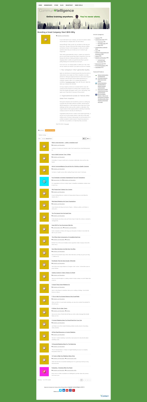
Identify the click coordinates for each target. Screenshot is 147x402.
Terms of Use (58, 387)
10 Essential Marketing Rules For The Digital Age (64, 344)
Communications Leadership (101, 47)
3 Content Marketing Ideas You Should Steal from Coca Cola (67, 320)
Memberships (48, 5)
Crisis (96, 50)
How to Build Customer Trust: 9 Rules (61, 154)
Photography (100, 41)
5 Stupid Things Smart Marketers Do (61, 284)
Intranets (97, 56)
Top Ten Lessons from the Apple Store (61, 213)
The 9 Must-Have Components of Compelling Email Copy (66, 237)
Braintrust (69, 5)
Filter (39, 138)
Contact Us (51, 387)
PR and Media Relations (100, 65)
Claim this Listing (50, 130)
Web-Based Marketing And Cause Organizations (64, 201)
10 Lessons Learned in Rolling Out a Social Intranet (102, 80)
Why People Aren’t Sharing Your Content (62, 189)
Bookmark (41, 130)
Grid (89, 138)
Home (40, 5)
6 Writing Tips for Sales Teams (59, 308)
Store (56, 5)
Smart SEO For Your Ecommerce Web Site (62, 225)
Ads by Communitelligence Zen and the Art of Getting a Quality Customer (70, 166)
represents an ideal (70, 82)
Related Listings (42, 135)
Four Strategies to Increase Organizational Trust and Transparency (68, 177)
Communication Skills (58, 227)
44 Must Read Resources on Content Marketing (63, 332)
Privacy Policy (64, 387)
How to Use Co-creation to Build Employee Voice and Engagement (103, 91)
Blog (61, 5)
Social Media (98, 67)
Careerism (97, 38)
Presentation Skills (102, 43)
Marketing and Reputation (63, 35)
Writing (68, 239)
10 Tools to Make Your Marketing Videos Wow (63, 356)
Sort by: (46, 138)
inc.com (67, 124)
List (85, 138)
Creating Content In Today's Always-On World (63, 272)
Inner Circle (79, 5)
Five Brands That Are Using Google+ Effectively (63, 260)
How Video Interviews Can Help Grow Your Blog (63, 249)
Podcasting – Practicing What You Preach (62, 367)
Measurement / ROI (57, 180)
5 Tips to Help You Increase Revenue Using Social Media (65, 296)
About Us (46, 387)
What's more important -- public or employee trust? (65, 142)
